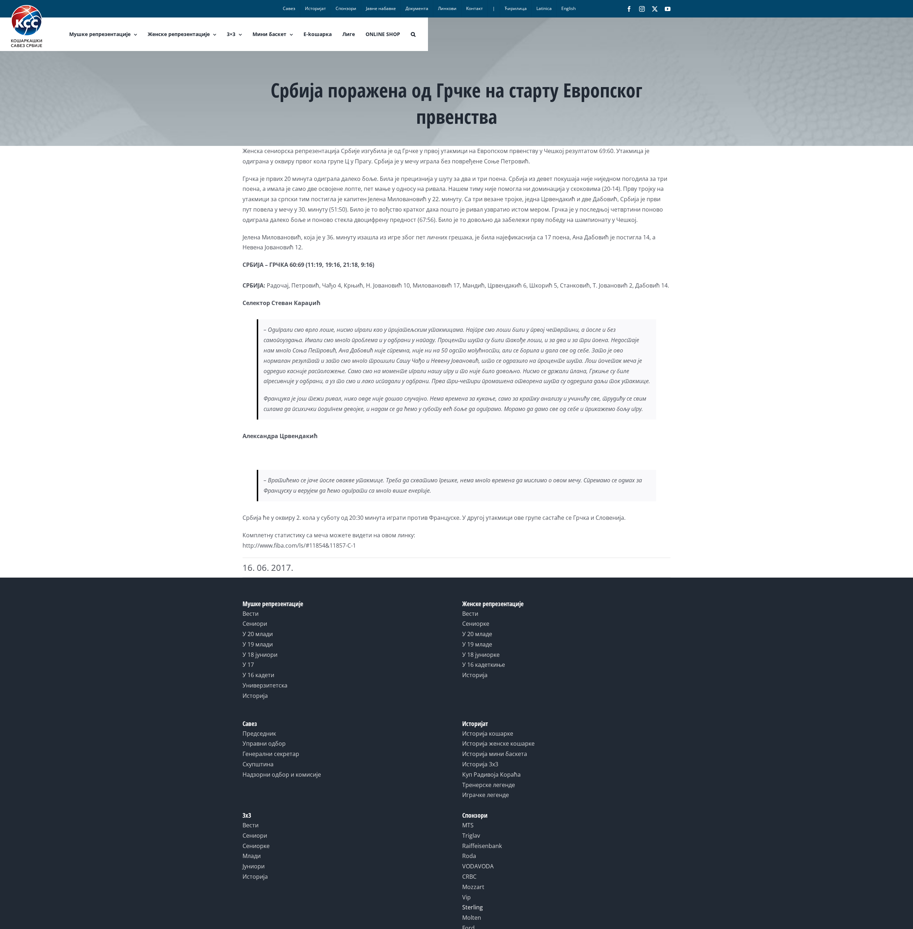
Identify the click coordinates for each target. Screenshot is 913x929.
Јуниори (254, 866)
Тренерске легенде (488, 785)
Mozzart (473, 887)
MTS (468, 825)
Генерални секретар (271, 754)
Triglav (471, 835)
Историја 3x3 (480, 764)
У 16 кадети (258, 675)
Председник (259, 733)
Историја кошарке (487, 733)
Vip (466, 897)
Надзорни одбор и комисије (282, 774)
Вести (251, 614)
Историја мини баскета (494, 754)
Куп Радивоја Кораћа (491, 774)
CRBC (469, 876)
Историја (255, 696)
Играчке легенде (485, 795)
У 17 (248, 665)
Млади (252, 856)
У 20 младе (477, 634)
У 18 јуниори (260, 655)
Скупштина (258, 764)
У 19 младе (477, 644)
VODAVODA (478, 866)
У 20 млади (258, 634)
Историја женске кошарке (498, 743)
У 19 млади (258, 644)
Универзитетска (265, 685)
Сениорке (475, 624)
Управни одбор (264, 743)
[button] (413, 34)
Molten (471, 918)
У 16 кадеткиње (483, 665)
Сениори (255, 624)
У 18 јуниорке (481, 655)
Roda (469, 856)
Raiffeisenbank (482, 846)
